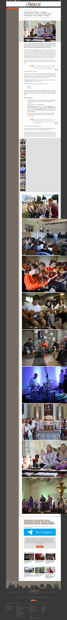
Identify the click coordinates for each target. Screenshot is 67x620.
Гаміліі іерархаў (44, 608)
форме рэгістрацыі (43, 107)
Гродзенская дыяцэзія (9, 607)
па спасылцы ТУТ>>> (37, 81)
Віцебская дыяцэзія (9, 608)
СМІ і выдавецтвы (19, 615)
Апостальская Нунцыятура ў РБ (21, 608)
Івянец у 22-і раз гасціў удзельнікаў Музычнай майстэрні (28, 562)
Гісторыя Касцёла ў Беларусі (21, 613)
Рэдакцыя (31, 616)
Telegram (29, 87)
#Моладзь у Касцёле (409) (29, 523)
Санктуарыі (18, 614)
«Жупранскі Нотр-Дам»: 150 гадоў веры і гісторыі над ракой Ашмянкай (39, 575)
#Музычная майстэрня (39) (39, 520)
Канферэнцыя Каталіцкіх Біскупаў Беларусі (23, 607)
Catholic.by (26, 19)
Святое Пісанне (44, 606)
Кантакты (31, 617)
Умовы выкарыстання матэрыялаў (34, 618)
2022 (48, 57)
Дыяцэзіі (18, 606)
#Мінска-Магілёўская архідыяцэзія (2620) (48, 523)
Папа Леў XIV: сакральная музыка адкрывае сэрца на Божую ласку (49, 562)
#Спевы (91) (47, 520)
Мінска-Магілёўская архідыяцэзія (10, 606)
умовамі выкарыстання (27, 527)
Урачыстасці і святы (32, 606)
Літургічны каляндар (33, 607)
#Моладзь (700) (37, 523)
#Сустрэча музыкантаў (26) (29, 520)
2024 (50, 57)
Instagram (29, 86)
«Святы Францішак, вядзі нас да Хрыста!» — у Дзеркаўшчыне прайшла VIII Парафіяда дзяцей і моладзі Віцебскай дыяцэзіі (50, 576)
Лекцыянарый (32, 608)
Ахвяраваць (39, 546)
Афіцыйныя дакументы (45, 607)
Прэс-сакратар (19, 616)
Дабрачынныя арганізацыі (20, 612)
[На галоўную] (33, 3)
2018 (45, 57)
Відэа (42, 612)
